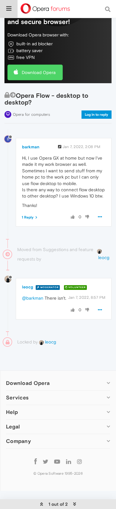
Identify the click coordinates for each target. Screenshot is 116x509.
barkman (30, 146)
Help (12, 412)
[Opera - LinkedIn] (68, 461)
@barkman (32, 298)
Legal (13, 426)
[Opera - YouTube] (57, 461)
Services (17, 397)
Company (18, 441)
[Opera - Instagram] (79, 461)
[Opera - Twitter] (45, 461)
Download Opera (39, 72)
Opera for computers (31, 114)
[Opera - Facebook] (35, 461)
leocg (27, 287)
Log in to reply (96, 115)
